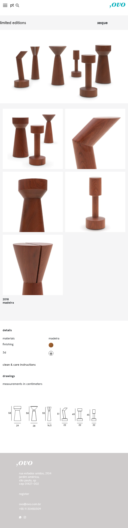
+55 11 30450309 (30, 508)
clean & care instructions (19, 364)
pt (12, 5)
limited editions (13, 23)
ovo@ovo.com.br (30, 504)
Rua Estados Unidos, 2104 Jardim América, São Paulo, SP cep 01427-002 (35, 478)
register (24, 494)
